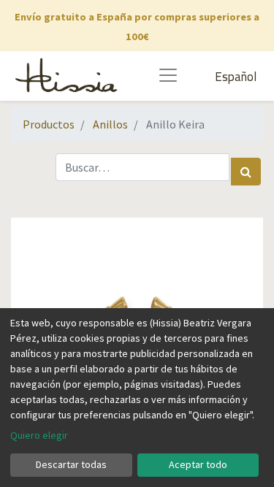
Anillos (110, 124)
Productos (49, 124)
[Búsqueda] (246, 171)
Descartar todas (71, 464)
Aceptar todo (198, 464)
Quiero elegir (39, 435)
